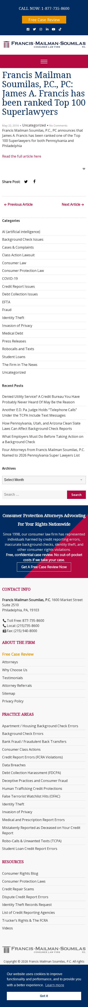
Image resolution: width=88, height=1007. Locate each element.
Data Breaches (14, 765)
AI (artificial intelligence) (21, 231)
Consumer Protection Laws (23, 881)
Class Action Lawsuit (18, 255)
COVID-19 (10, 278)
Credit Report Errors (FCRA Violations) (32, 757)
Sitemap (8, 693)
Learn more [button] (54, 985)
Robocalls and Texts (18, 348)
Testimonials (12, 677)
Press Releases (14, 341)
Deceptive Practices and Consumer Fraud (34, 780)
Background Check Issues (22, 239)
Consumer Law (14, 263)
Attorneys (10, 662)
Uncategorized (14, 372)
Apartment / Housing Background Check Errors (40, 726)
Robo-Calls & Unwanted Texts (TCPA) (32, 841)
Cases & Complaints (18, 247)
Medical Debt (12, 333)
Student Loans (13, 356)
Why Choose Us (14, 670)
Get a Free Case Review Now (44, 567)
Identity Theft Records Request (27, 904)
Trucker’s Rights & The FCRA (25, 920)
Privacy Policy (12, 701)
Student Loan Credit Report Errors (29, 848)
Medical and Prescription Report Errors (33, 819)
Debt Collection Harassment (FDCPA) (31, 772)
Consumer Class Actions (21, 749)
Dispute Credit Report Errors (25, 897)
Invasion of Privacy (17, 325)
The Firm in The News (19, 364)
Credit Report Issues (18, 286)
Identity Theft (13, 317)
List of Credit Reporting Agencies (28, 912)
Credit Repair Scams (18, 889)
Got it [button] (44, 996)
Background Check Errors (22, 733)
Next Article (71, 205)
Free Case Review (44, 19)
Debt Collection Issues (20, 294)
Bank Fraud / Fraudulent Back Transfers (34, 741)
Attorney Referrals (17, 685)
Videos (7, 928)
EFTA (6, 302)
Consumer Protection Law (23, 270)
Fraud (6, 309)
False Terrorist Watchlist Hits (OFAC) (31, 796)
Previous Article (20, 205)
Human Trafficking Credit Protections (32, 788)
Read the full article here (21, 156)
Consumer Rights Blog (20, 873)
